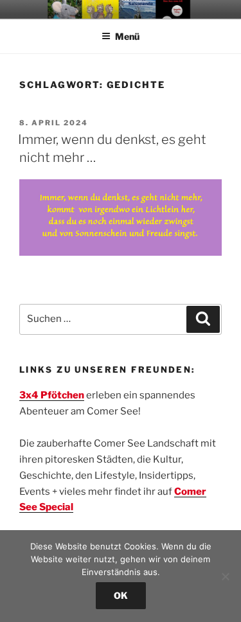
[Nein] (225, 576)
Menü (127, 36)
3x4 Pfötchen (51, 395)
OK (121, 595)
